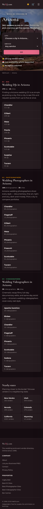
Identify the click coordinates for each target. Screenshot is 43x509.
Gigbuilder (6, 480)
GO (21, 52)
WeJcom (7, 4)
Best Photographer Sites (11, 486)
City (6, 36)
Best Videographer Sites (11, 490)
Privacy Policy (7, 470)
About (4, 460)
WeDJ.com (5, 73)
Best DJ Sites (7, 483)
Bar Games (6, 493)
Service (8, 44)
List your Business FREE (11, 463)
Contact (5, 467)
